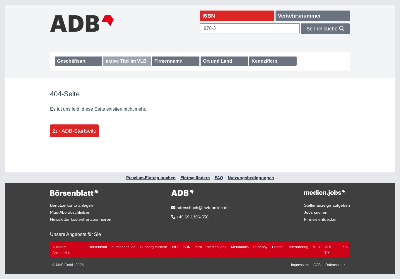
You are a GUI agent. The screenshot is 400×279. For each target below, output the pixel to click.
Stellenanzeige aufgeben (327, 205)
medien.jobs (216, 247)
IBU (175, 247)
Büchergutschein (153, 247)
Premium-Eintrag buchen (151, 177)
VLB (316, 247)
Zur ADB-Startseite (74, 131)
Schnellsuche (322, 29)
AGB (317, 265)
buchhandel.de (124, 247)
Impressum (300, 265)
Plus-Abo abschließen (70, 212)
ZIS (345, 247)
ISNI (198, 247)
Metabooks (240, 247)
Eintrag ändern (195, 177)
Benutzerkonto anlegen (71, 205)
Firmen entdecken (321, 219)
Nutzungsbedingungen (251, 177)
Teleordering (298, 247)
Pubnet (277, 247)
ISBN (186, 247)
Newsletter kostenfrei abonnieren (80, 219)
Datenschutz (335, 265)
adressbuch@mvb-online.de (202, 207)
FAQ (219, 177)
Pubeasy (260, 247)
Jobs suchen (315, 212)
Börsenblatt (98, 247)
